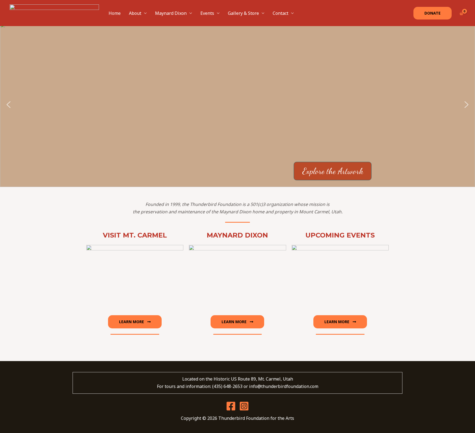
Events (207, 13)
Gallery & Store (243, 13)
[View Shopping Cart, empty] (461, 13)
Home (115, 13)
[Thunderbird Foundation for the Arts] (54, 13)
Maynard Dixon (171, 13)
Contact (280, 13)
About (135, 13)
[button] (432, 13)
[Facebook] (231, 406)
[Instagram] (244, 406)
